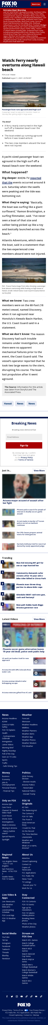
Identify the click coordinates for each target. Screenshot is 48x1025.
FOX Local (5, 75)
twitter (12, 996)
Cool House (7, 815)
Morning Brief (7, 747)
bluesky (31, 996)
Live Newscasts (8, 901)
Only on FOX (9, 800)
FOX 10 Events (28, 904)
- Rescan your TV (29, 885)
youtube (22, 996)
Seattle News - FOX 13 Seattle (8, 877)
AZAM (4, 721)
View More (39, 470)
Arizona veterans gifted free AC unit (16, 692)
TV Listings (26, 882)
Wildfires (25, 727)
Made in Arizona (8, 825)
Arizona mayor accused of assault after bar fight (23, 501)
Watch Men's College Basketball (29, 965)
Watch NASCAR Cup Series (28, 955)
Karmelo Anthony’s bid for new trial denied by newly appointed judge (31, 545)
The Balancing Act (29, 810)
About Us (27, 854)
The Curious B (28, 813)
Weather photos (28, 927)
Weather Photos (29, 740)
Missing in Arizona (9, 828)
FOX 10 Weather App (9, 919)
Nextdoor (6, 958)
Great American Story (28, 823)
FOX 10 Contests (29, 901)
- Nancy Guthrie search (8, 832)
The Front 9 (27, 819)
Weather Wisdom (29, 743)
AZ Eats (25, 807)
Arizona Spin (7, 804)
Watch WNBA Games (27, 976)
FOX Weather (27, 746)
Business (5, 776)
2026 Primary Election (27, 777)
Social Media (9, 933)
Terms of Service (25, 460)
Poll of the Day (8, 754)
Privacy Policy (27, 457)
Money (6, 772)
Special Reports (8, 836)
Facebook (6, 946)
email (36, 996)
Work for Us (27, 888)
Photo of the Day (29, 923)
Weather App (27, 737)
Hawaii (12, 75)
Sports (4, 760)
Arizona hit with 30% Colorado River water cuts (16, 671)
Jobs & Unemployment (8, 783)
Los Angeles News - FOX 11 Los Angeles (9, 863)
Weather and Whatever (27, 841)
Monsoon (26, 721)
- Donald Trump (28, 794)
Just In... (6, 470)
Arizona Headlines (9, 718)
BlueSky (5, 955)
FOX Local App (8, 915)
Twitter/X (6, 949)
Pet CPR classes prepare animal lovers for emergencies (29, 533)
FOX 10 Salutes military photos (28, 914)
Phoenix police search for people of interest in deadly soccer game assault (31, 511)
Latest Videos (10, 619)
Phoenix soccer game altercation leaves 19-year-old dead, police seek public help (23, 650)
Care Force (6, 807)
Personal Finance (9, 788)
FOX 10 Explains (8, 730)
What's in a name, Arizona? (29, 846)
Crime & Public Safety (8, 725)
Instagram (6, 943)
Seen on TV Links (9, 757)
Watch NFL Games (30, 940)
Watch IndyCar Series (28, 960)
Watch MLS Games (26, 982)
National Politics (28, 791)
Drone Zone (7, 819)
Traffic (4, 763)
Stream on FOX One (28, 935)
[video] (24, 634)
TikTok (5, 940)
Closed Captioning (29, 861)
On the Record (28, 831)
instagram (17, 996)
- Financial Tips (8, 791)
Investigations (8, 822)
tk (26, 996)
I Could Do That (28, 828)
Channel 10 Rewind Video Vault (10, 811)
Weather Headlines (30, 724)
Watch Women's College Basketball (29, 971)
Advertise (26, 858)
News (20, 403)
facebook (7, 996)
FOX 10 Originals (27, 802)
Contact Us (26, 864)
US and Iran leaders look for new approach (15, 659)
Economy (6, 779)
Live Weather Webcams (7, 905)
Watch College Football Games (28, 944)
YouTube (5, 937)
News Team (27, 879)
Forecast (25, 718)
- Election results (29, 781)
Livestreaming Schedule (8, 911)
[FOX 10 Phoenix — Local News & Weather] (9, 4)
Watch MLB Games (27, 949)
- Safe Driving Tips (9, 766)
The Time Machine (30, 834)
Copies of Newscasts (26, 868)
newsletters (41, 996)
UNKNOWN (27, 837)
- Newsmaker (27, 788)
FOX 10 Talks (27, 816)
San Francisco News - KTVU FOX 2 (9, 871)
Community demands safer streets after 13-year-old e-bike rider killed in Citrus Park (31, 576)
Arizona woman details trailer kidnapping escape (14, 682)
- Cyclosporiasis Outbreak (8, 737)
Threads (5, 952)
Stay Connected (28, 896)
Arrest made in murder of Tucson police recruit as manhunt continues (30, 523)
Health (4, 733)
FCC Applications (29, 873)
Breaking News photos (28, 919)
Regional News (7, 856)
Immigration (7, 741)
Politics (26, 772)
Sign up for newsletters (27, 908)
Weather (27, 714)
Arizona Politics (28, 784)
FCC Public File (28, 876)
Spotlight (5, 839)
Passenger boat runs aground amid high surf (21, 109)
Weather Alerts (28, 734)
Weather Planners (29, 730)
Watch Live (36, 4)
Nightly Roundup (9, 750)
